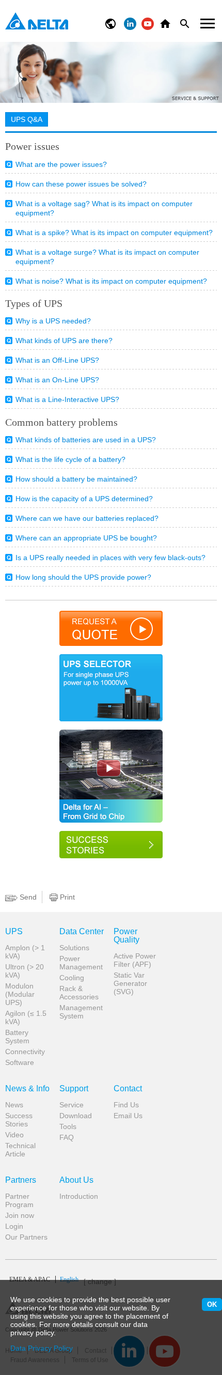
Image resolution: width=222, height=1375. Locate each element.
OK (212, 1304)
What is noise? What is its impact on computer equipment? (111, 281)
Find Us (126, 1105)
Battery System (17, 1036)
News (14, 1105)
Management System (81, 1011)
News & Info (27, 1089)
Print (66, 897)
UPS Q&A (26, 119)
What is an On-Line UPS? (57, 380)
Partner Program (19, 1200)
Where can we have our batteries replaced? (86, 518)
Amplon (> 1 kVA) (25, 952)
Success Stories (19, 1119)
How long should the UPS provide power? (83, 577)
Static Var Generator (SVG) (130, 983)
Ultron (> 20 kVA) (24, 971)
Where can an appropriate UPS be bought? (86, 538)
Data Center (81, 932)
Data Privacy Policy (41, 1348)
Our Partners (26, 1237)
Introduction (78, 1196)
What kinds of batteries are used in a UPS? (85, 440)
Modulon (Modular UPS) (20, 994)
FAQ (66, 1137)
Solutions (74, 948)
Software (19, 1062)
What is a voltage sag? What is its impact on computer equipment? (104, 208)
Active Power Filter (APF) (135, 960)
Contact (128, 1089)
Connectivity (25, 1051)
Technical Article (20, 1149)
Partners (20, 1180)
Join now (19, 1215)
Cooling (71, 978)
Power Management (81, 962)
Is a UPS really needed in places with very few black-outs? (110, 557)
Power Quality (126, 936)
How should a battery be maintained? (76, 479)
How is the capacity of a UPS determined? (84, 499)
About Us (76, 1180)
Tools (67, 1126)
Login (14, 1226)
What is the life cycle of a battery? (70, 459)
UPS (14, 932)
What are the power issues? (61, 164)
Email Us (128, 1115)
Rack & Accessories (79, 992)
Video (14, 1135)
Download (75, 1115)
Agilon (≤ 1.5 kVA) (25, 1017)
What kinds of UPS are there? (64, 340)
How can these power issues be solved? (81, 184)
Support (73, 1089)
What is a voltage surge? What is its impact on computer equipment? (107, 257)
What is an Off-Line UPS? (57, 360)
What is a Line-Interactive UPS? (67, 399)
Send (27, 897)
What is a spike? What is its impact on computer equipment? (114, 232)
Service (71, 1105)
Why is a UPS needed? (53, 321)
